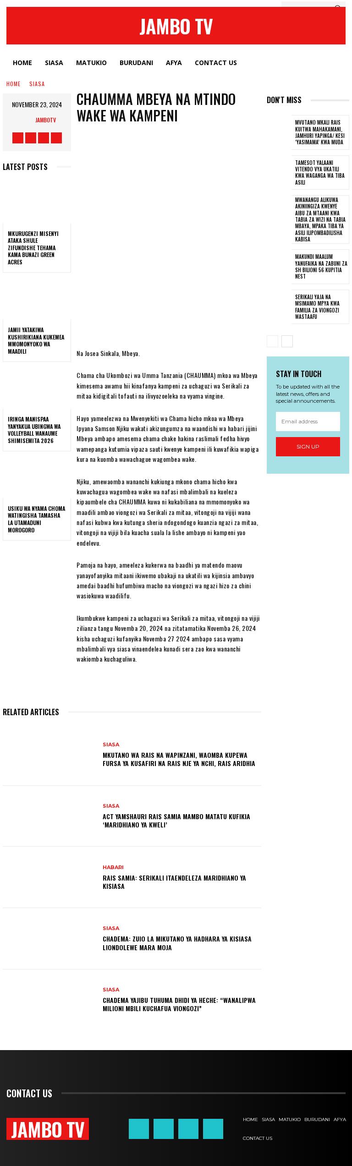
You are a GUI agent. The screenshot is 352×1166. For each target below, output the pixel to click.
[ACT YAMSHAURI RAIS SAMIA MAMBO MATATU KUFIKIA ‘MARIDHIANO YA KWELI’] (49, 816)
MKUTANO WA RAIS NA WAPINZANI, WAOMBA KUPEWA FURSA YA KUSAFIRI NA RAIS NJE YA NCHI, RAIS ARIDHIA (179, 759)
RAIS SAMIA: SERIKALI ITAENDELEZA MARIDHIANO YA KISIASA (174, 882)
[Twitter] (43, 137)
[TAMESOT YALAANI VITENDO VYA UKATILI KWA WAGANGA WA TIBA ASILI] (279, 172)
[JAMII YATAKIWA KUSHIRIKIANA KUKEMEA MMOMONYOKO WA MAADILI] (37, 298)
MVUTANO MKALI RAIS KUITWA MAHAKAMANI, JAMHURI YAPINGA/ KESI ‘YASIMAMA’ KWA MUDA (320, 132)
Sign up (308, 446)
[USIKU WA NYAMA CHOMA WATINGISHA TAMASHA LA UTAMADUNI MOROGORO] (37, 477)
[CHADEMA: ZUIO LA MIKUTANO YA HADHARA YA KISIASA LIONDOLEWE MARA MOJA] (49, 939)
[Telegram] (215, 320)
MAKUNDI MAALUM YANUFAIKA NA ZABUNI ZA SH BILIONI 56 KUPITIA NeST (321, 266)
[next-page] (287, 341)
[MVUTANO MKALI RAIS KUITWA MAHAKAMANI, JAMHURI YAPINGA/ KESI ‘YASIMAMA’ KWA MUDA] (279, 132)
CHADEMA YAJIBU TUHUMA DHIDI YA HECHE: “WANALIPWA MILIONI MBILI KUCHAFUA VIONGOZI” (179, 1004)
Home (13, 84)
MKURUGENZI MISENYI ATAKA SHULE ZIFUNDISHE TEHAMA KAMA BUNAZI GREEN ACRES (33, 248)
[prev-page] (272, 341)
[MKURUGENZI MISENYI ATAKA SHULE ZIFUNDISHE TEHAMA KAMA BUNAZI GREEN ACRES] (37, 202)
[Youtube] (56, 137)
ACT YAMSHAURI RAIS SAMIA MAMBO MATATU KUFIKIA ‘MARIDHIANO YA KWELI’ (176, 820)
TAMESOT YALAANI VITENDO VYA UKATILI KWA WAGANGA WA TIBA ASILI (320, 172)
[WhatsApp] (187, 320)
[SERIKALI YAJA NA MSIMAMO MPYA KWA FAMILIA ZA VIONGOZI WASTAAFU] (279, 307)
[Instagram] (30, 137)
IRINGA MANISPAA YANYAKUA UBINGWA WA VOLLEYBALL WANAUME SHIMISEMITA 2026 (34, 429)
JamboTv (45, 120)
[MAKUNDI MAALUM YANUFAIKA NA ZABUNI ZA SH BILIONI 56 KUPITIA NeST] (279, 266)
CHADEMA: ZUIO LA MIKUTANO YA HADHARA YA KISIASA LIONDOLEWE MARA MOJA (177, 943)
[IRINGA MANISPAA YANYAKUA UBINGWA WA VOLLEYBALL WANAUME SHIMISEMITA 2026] (37, 388)
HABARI (113, 867)
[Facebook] (17, 137)
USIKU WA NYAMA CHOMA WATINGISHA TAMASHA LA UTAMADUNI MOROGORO (36, 519)
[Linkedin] (242, 320)
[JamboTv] (26, 120)
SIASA (37, 84)
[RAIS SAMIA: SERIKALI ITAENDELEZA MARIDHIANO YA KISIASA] (49, 877)
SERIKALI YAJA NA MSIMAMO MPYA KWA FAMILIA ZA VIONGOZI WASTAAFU (317, 306)
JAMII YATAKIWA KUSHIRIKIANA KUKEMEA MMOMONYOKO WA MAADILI (36, 340)
